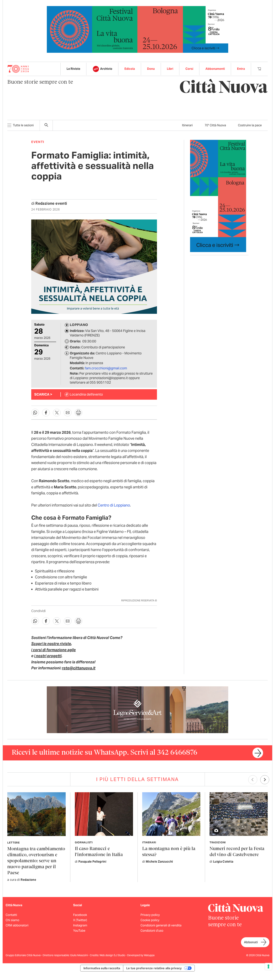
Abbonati (251, 942)
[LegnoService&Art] (137, 709)
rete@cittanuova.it (78, 668)
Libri (170, 69)
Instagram (80, 925)
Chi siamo (12, 920)
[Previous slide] (252, 779)
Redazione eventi (51, 203)
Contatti (11, 915)
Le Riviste (73, 69)
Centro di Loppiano (114, 505)
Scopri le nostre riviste (51, 643)
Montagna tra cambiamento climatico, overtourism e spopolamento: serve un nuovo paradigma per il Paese (36, 861)
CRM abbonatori (17, 925)
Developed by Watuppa (141, 955)
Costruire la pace (250, 125)
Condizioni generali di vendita (160, 925)
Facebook (80, 915)
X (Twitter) (80, 920)
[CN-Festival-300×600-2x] (218, 196)
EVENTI (37, 142)
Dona (151, 69)
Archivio (106, 69)
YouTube (79, 931)
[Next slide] (264, 779)
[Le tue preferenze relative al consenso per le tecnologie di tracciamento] (268, 966)
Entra (241, 69)
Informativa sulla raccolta (101, 968)
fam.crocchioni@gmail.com (106, 368)
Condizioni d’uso (151, 931)
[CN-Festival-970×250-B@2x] (137, 29)
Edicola (129, 69)
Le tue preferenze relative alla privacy (154, 968)
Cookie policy (149, 920)
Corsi (189, 69)
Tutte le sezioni (23, 125)
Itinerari (187, 125)
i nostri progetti (48, 655)
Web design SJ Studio (113, 955)
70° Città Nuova (215, 125)
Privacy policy (150, 915)
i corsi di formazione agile (53, 649)
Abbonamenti (215, 69)
